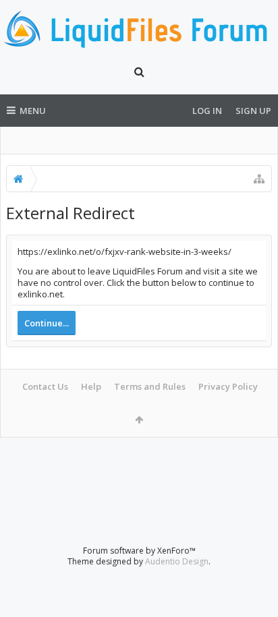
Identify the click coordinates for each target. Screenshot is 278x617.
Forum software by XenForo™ (139, 550)
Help (91, 386)
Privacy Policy (228, 386)
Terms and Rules (150, 386)
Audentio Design (176, 561)
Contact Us (45, 386)
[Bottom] (254, 591)
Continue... (46, 323)
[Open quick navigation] (259, 179)
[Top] (254, 563)
